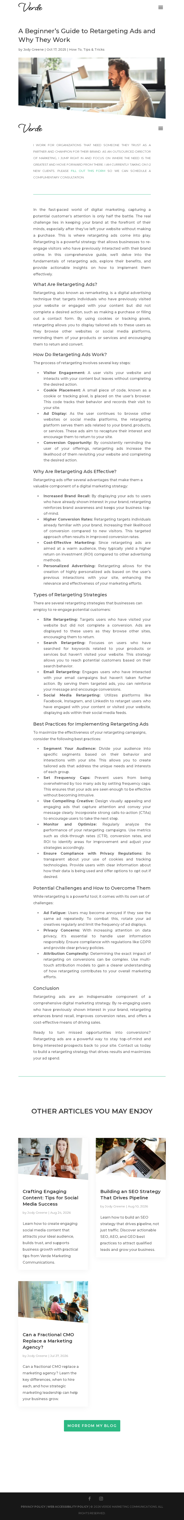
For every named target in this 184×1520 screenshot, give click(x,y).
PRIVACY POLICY (33, 1506)
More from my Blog (92, 1426)
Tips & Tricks (94, 50)
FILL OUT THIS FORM (88, 171)
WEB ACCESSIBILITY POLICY (67, 1506)
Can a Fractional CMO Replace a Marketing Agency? (48, 1341)
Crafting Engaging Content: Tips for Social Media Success (50, 1198)
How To (75, 50)
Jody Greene (33, 50)
